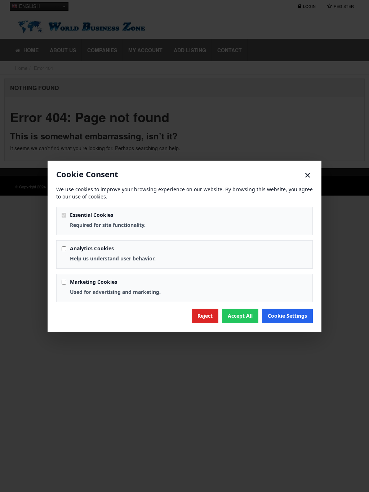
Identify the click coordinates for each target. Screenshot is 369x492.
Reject (205, 315)
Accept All (240, 315)
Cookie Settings (287, 315)
